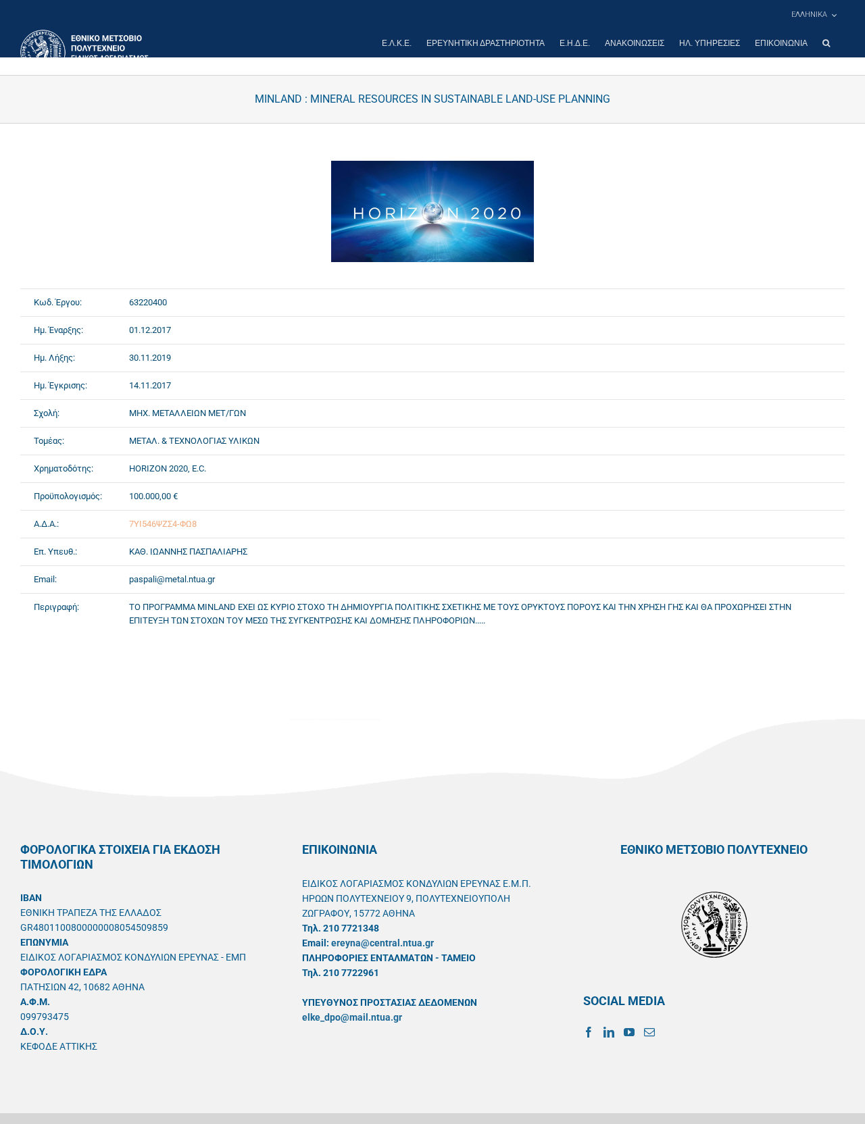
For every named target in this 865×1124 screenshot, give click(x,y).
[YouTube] (629, 1032)
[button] (826, 43)
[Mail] (649, 1032)
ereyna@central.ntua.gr (382, 943)
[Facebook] (588, 1032)
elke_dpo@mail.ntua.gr (352, 1017)
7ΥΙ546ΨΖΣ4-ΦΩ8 (163, 524)
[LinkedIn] (608, 1032)
